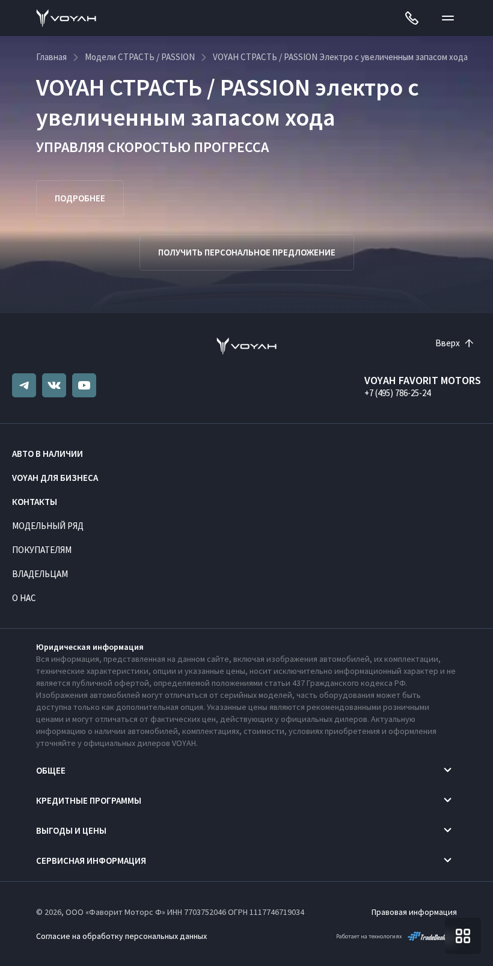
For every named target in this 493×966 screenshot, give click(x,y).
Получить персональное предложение (246, 252)
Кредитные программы (88, 800)
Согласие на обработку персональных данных (121, 936)
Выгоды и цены (71, 830)
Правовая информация (414, 911)
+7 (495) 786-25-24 (397, 393)
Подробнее (80, 198)
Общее (51, 770)
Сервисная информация (91, 860)
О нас (24, 598)
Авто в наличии (47, 453)
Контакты (34, 501)
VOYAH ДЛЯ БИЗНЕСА (55, 477)
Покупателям (42, 549)
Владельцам (40, 573)
